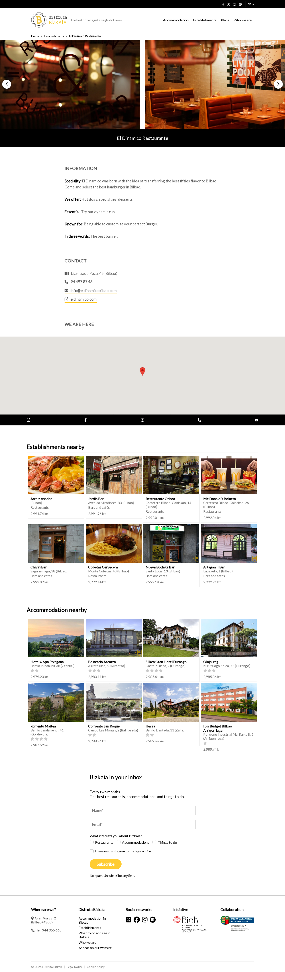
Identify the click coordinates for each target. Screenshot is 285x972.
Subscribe (106, 864)
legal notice (143, 851)
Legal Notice (75, 967)
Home (35, 36)
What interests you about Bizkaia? (116, 836)
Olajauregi (211, 662)
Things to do (167, 842)
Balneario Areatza (102, 662)
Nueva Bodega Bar (160, 567)
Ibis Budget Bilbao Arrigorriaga (217, 728)
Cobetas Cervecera (103, 567)
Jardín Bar (96, 498)
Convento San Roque (104, 726)
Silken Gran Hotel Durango (166, 662)
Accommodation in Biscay (92, 920)
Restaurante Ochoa (160, 498)
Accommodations (135, 842)
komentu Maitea (43, 726)
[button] (6, 84)
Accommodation (176, 20)
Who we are (243, 20)
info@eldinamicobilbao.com (94, 290)
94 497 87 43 (82, 281)
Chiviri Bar (39, 567)
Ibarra (150, 726)
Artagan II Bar (214, 567)
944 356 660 (51, 930)
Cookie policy (96, 967)
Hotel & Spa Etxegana (47, 662)
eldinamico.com (84, 299)
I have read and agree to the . (123, 851)
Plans (225, 20)
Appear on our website (95, 948)
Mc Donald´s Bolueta (219, 498)
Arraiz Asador (41, 498)
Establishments (204, 20)
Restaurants (104, 842)
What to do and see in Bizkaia (94, 935)
